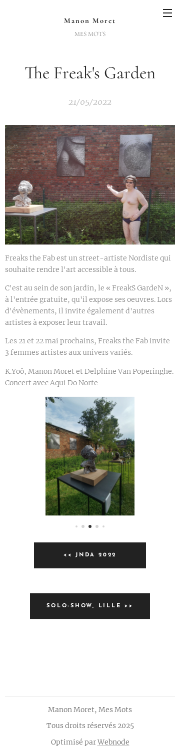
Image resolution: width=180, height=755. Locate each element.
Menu (168, 12)
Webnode (114, 742)
